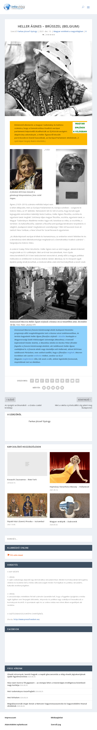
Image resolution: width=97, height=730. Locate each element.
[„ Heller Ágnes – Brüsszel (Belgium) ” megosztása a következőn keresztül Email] (72, 380)
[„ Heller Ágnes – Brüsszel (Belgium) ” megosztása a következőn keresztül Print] (77, 380)
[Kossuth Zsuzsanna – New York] (27, 464)
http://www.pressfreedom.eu (26, 619)
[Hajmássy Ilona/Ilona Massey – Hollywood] (70, 467)
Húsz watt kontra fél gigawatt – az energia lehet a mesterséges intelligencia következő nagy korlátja (46, 684)
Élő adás (15, 555)
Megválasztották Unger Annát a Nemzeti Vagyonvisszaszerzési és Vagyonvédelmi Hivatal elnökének (47, 705)
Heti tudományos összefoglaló (21, 691)
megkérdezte (28, 359)
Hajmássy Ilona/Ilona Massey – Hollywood (69, 487)
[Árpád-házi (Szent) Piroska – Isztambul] (27, 505)
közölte (62, 336)
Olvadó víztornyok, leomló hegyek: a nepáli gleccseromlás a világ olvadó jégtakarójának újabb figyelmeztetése (46, 675)
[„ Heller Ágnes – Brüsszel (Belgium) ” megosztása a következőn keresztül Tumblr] (47, 380)
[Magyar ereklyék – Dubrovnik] (70, 505)
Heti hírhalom (13, 697)
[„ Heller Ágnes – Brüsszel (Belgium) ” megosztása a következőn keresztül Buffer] (62, 380)
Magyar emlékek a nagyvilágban (68, 31)
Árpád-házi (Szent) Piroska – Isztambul (25, 521)
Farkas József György (27, 31)
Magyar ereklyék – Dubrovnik (63, 521)
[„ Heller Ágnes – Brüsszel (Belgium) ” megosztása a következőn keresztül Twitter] (37, 380)
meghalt (70, 352)
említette (38, 355)
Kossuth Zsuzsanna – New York (22, 479)
